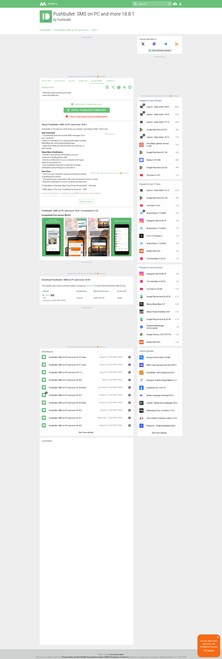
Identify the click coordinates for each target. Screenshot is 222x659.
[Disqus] (86, 543)
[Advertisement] (86, 57)
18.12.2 (67, 215)
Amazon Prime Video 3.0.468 (158, 357)
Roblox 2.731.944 (153, 160)
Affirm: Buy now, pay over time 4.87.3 (161, 365)
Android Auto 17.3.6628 (156, 213)
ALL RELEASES (96, 81)
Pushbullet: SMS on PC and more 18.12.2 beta (67, 357)
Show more (85, 201)
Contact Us (124, 657)
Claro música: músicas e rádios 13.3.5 (162, 418)
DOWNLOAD (83, 81)
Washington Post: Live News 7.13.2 (160, 410)
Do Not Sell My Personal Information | (89, 657)
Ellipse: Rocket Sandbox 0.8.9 (158, 312)
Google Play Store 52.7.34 (157, 152)
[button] (107, 87)
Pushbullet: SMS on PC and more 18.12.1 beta (67, 365)
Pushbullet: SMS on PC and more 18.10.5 (65, 395)
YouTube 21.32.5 (153, 175)
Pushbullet (64, 19)
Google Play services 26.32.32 (158, 297)
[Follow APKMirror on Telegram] (165, 45)
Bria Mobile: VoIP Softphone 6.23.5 (160, 373)
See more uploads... (87, 432)
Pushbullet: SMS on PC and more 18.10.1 (65, 418)
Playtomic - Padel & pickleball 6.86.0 (161, 426)
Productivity (48, 88)
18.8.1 (48, 295)
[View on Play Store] (118, 87)
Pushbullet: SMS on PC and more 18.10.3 (65, 410)
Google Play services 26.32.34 (158, 319)
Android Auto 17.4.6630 (156, 243)
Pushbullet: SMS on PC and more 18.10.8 (65, 380)
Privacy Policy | (68, 657)
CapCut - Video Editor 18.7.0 (158, 137)
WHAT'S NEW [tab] (46, 81)
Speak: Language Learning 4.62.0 (160, 395)
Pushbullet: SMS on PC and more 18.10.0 (65, 426)
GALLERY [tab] (71, 81)
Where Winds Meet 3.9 (156, 304)
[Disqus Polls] (86, 476)
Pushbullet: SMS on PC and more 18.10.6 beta (67, 388)
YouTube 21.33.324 (154, 289)
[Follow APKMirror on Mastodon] (154, 45)
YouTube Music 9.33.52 (156, 259)
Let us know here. (117, 654)
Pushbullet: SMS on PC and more (71, 30)
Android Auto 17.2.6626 (156, 228)
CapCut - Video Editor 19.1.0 (158, 122)
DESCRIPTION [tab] (60, 81)
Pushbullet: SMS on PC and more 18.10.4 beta (67, 403)
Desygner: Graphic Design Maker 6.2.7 (162, 380)
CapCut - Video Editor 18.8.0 (158, 107)
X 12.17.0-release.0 (154, 236)
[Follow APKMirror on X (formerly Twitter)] (143, 45)
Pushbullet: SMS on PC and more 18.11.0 (65, 372)
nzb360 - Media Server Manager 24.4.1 (162, 403)
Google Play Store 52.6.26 (157, 168)
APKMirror (52, 3)
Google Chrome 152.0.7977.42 (159, 334)
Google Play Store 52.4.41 (157, 130)
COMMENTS (110, 81)
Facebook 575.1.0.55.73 (156, 388)
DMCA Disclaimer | (112, 657)
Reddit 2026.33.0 (153, 251)
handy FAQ (90, 286)
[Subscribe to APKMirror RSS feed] (176, 45)
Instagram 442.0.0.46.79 (156, 221)
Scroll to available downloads (88, 110)
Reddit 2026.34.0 (153, 342)
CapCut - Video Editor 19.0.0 (158, 114)
